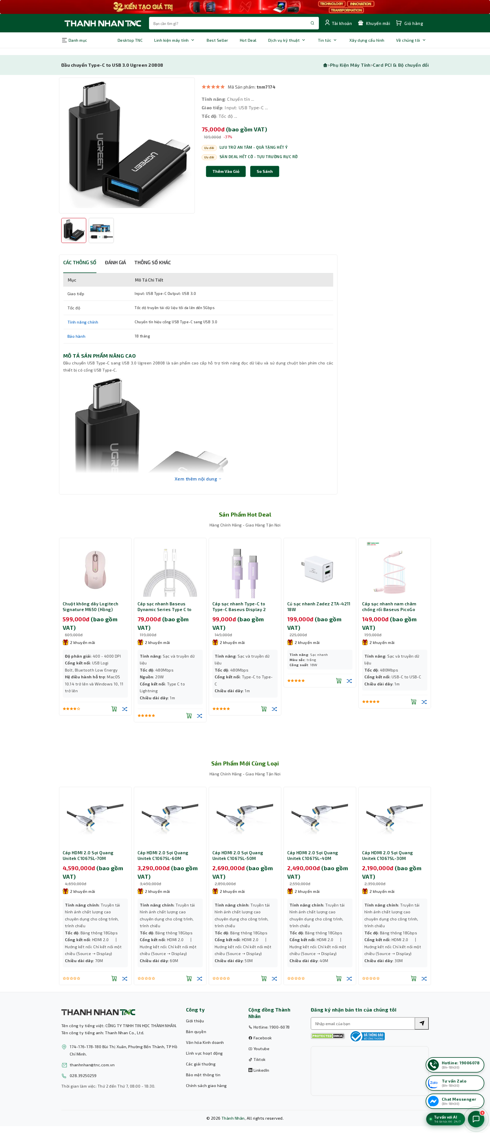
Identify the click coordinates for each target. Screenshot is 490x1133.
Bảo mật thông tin (203, 1074)
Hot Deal (248, 40)
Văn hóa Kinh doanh (205, 1042)
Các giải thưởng (201, 1063)
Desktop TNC (130, 40)
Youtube (260, 1048)
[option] (127, 145)
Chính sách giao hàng (206, 1085)
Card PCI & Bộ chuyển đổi (401, 65)
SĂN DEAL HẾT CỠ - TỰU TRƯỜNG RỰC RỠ (258, 156)
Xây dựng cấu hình (367, 40)
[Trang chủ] (325, 65)
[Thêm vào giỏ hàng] (114, 709)
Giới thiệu (195, 1020)
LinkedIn (260, 1070)
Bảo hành (76, 336)
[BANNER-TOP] (245, 7)
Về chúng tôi (408, 40)
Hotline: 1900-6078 (271, 1027)
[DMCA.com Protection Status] (328, 1036)
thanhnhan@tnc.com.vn (92, 1064)
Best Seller (217, 40)
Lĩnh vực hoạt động (204, 1053)
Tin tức (324, 40)
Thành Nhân (233, 1118)
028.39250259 (83, 1075)
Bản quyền (196, 1031)
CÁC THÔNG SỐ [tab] (79, 262)
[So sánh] (125, 709)
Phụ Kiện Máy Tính (350, 65)
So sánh (265, 171)
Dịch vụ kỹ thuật (284, 40)
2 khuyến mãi (82, 642)
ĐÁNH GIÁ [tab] (115, 262)
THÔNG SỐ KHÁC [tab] (152, 262)
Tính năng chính (82, 322)
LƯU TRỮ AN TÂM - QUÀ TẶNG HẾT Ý (253, 147)
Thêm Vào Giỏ (225, 171)
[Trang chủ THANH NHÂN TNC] (102, 23)
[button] (264, 171)
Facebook (262, 1037)
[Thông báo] (367, 1036)
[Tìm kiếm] (422, 1023)
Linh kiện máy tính (171, 40)
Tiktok (258, 1059)
